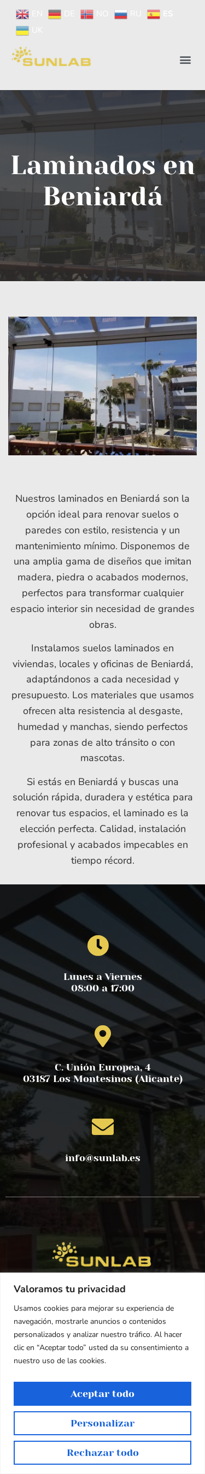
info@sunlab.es (102, 1157)
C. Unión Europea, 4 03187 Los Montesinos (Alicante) (103, 1073)
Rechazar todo (103, 1452)
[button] (185, 60)
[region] (102, 1373)
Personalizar (102, 1423)
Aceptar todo (102, 1393)
